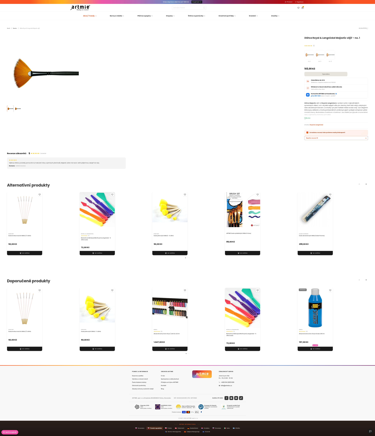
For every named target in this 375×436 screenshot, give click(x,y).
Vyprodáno (326, 74)
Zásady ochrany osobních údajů (143, 389)
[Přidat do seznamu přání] (39, 194)
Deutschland (192, 428)
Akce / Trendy (89, 16)
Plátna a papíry (144, 16)
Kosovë (206, 432)
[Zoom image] (44, 74)
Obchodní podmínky (139, 385)
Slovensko (139, 428)
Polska (168, 428)
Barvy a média (116, 16)
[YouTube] (236, 398)
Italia (227, 428)
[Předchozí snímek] (228, 212)
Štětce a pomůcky (195, 16)
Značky (274, 16)
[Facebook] (226, 398)
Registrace (300, 2)
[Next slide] (366, 184)
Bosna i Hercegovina (173, 432)
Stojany (169, 16)
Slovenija (216, 428)
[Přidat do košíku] (24, 253)
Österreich (179, 428)
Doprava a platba (137, 375)
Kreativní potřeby (226, 16)
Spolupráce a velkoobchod (170, 379)
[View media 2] (17, 108)
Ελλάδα (236, 428)
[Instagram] (231, 398)
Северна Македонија (191, 432)
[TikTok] (241, 398)
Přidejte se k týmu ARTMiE (169, 382)
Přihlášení (289, 2)
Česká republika (155, 428)
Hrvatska (205, 428)
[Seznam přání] (298, 8)
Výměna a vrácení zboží (140, 379)
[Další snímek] (256, 212)
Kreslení (252, 16)
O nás (163, 375)
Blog (162, 389)
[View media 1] (10, 108)
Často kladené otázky (139, 382)
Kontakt (163, 385)
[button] (187, 353)
